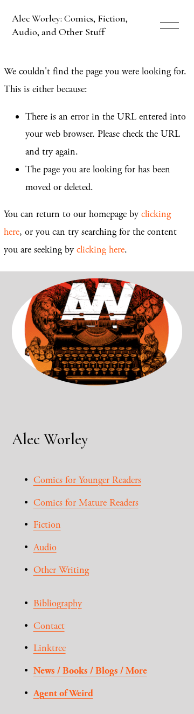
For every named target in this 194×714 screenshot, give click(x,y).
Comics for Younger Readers (87, 480)
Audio (45, 547)
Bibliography (57, 603)
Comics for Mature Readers (85, 502)
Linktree (49, 648)
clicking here (100, 249)
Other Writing (61, 570)
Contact (49, 626)
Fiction (47, 525)
